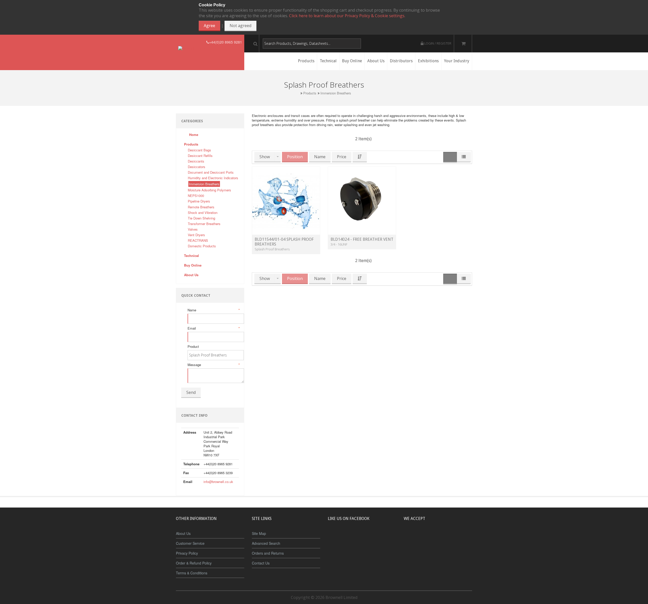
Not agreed (240, 25)
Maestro (445, 537)
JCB (429, 537)
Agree (209, 25)
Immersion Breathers (335, 93)
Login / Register (437, 43)
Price (341, 156)
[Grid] (450, 157)
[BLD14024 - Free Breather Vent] (362, 200)
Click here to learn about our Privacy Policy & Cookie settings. (347, 15)
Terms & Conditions (191, 572)
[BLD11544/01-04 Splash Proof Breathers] (286, 200)
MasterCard (414, 537)
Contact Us (261, 563)
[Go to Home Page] (297, 93)
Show (264, 156)
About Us (183, 533)
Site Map (259, 533)
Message (213, 365)
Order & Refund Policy (194, 563)
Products (309, 93)
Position (295, 156)
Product (193, 346)
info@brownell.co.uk (218, 481)
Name (213, 310)
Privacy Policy (187, 553)
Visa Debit (461, 537)
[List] (464, 157)
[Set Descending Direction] (360, 157)
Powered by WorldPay (438, 551)
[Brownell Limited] (192, 42)
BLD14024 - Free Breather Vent (362, 239)
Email (213, 328)
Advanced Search (266, 543)
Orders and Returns (268, 553)
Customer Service (190, 543)
